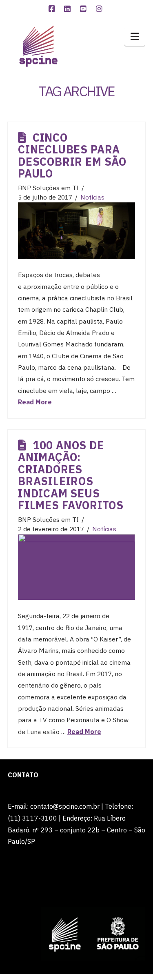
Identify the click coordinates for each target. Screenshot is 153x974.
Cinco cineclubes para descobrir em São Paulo (72, 155)
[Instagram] (100, 9)
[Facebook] (52, 9)
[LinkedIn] (68, 9)
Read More (35, 402)
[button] (134, 36)
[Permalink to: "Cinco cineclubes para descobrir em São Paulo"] (76, 230)
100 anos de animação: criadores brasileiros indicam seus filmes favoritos (71, 475)
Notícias (92, 197)
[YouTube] (84, 9)
